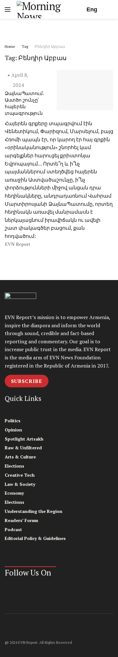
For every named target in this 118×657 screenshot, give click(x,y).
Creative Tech (20, 475)
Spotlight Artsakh (24, 439)
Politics (12, 421)
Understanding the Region (33, 511)
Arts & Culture (20, 457)
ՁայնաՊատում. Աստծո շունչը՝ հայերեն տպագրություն (24, 103)
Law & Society (20, 484)
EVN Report (17, 244)
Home (10, 46)
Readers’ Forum (21, 520)
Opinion (13, 430)
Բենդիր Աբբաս (50, 46)
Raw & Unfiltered (23, 448)
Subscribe (26, 381)
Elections (14, 466)
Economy (14, 493)
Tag (25, 46)
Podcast (13, 529)
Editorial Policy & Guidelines (35, 538)
